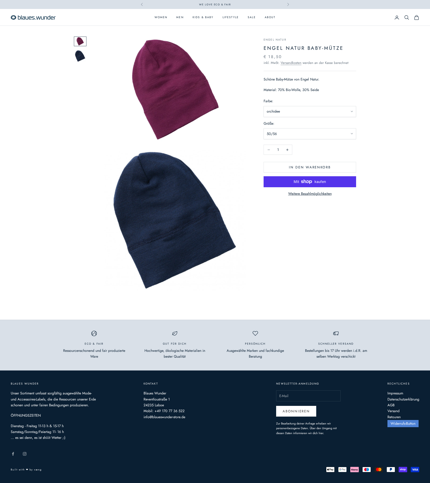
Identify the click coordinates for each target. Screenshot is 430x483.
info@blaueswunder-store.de (164, 417)
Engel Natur (275, 40)
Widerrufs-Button (403, 423)
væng (38, 469)
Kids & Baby (203, 17)
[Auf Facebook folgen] (13, 454)
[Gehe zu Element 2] (80, 56)
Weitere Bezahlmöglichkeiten (310, 193)
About (270, 17)
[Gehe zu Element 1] (80, 41)
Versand (393, 410)
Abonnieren (296, 411)
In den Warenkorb (310, 167)
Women (161, 17)
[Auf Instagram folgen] (24, 454)
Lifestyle (231, 17)
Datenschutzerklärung (403, 399)
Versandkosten (291, 62)
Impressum (395, 393)
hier (321, 433)
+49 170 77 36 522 (170, 410)
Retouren (394, 417)
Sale (252, 17)
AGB (391, 405)
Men (179, 17)
